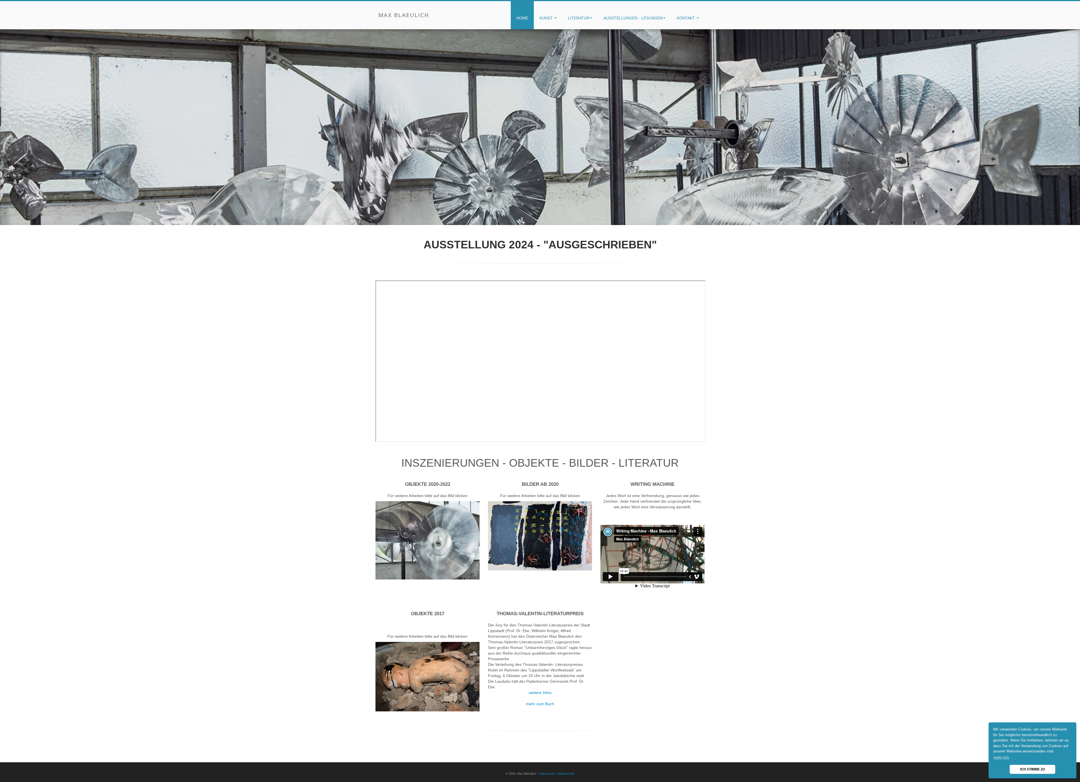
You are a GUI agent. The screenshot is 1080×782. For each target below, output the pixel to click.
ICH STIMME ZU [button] (1032, 769)
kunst (546, 18)
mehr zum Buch (540, 704)
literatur (579, 18)
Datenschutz (566, 773)
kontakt (686, 18)
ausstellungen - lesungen (633, 18)
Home (522, 18)
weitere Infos (540, 692)
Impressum (546, 773)
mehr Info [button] (1001, 757)
